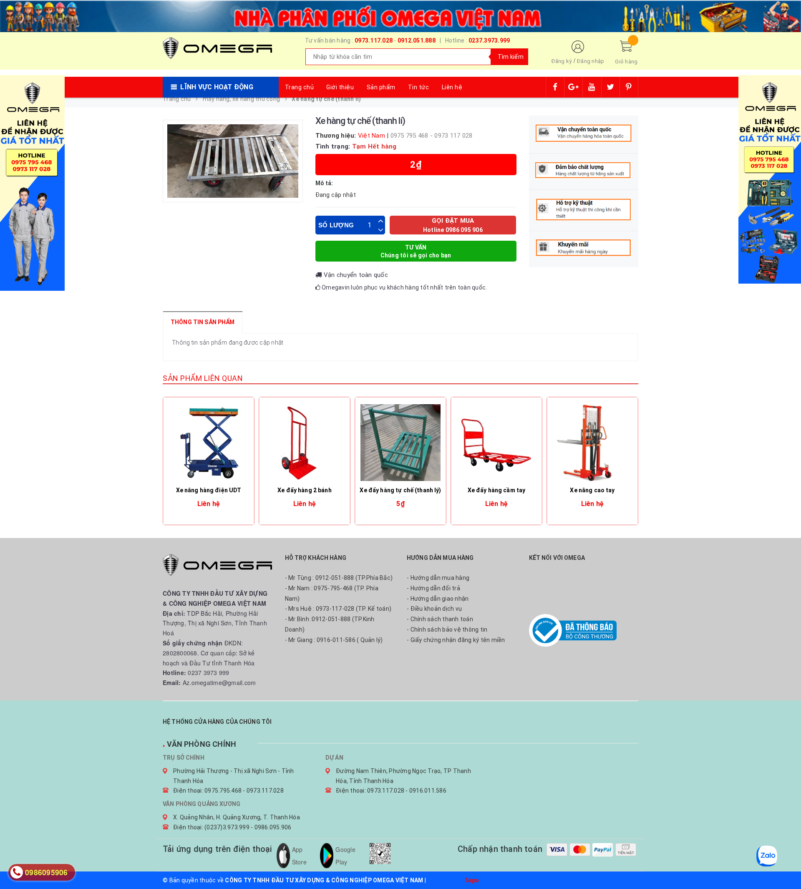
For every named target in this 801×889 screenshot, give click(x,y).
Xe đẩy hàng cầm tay (497, 490)
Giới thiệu (340, 87)
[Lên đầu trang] (786, 864)
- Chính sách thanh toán (440, 619)
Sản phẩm (381, 87)
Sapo (472, 880)
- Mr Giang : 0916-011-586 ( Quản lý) (334, 640)
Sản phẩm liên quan (203, 378)
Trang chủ (299, 87)
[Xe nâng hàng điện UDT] (208, 442)
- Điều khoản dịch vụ (434, 608)
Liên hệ (452, 87)
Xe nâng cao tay (592, 490)
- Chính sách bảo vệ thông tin (447, 629)
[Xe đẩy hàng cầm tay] (496, 442)
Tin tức (418, 87)
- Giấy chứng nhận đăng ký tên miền (456, 640)
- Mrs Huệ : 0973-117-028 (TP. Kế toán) (338, 608)
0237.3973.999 (489, 40)
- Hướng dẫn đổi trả (433, 588)
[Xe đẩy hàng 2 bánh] (304, 442)
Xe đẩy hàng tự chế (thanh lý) (400, 490)
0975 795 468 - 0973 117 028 (431, 135)
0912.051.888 (417, 40)
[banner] (400, 15)
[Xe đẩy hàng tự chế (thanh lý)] (400, 442)
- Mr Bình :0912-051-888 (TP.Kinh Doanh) (330, 624)
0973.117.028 (374, 40)
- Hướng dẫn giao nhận (438, 598)
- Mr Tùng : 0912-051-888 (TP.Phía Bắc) (339, 577)
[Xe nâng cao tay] (592, 442)
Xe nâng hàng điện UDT (209, 490)
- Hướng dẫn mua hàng (438, 577)
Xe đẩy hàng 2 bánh (304, 490)
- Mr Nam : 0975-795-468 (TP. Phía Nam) (331, 593)
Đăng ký (562, 61)
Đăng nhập (590, 61)
